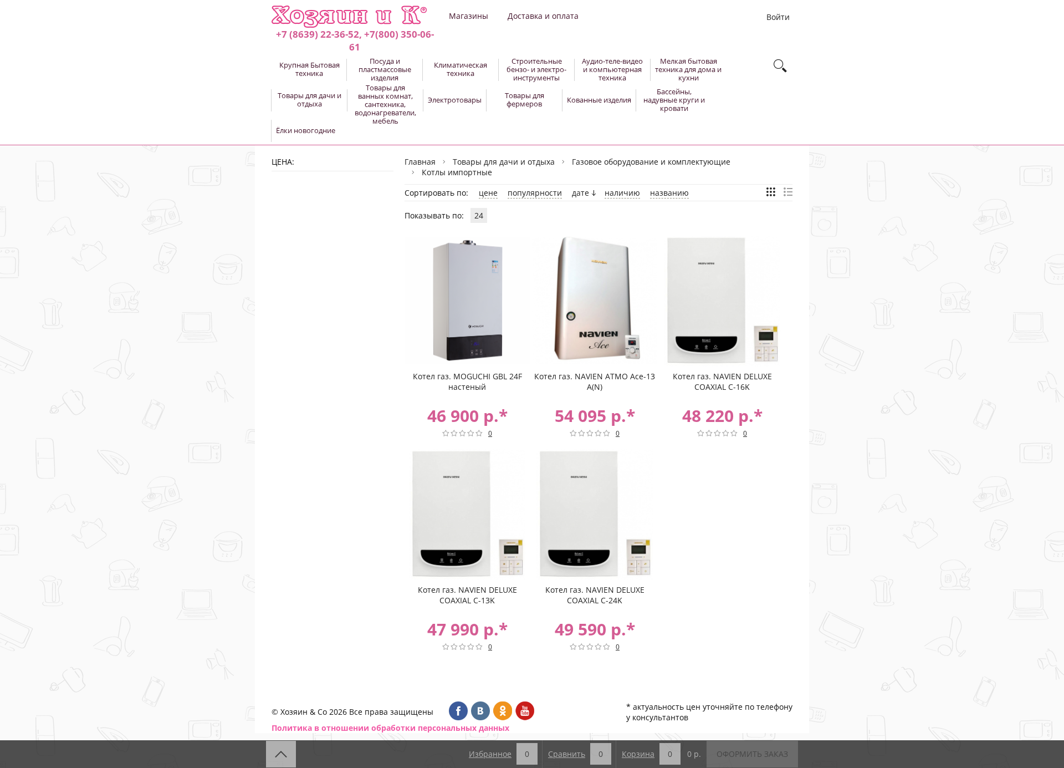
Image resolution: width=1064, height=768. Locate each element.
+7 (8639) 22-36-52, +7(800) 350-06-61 (355, 40)
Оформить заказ (752, 754)
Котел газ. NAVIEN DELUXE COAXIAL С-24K (594, 595)
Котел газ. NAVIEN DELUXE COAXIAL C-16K (722, 381)
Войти (778, 17)
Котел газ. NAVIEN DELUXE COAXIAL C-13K (467, 595)
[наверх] (281, 754)
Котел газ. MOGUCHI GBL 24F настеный (467, 381)
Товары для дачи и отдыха (504, 161)
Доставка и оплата (543, 16)
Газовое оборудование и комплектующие (651, 161)
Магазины (468, 16)
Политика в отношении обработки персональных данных (390, 728)
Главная (420, 161)
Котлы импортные (457, 172)
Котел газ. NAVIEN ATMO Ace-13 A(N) (594, 381)
